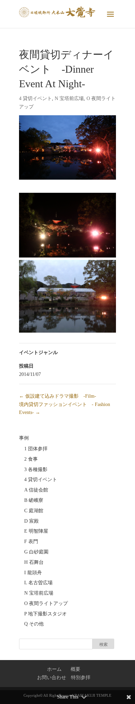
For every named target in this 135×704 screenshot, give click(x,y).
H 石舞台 (34, 562)
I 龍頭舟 (33, 572)
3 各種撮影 (35, 469)
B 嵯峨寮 (33, 500)
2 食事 (31, 459)
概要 (75, 669)
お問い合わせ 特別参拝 (63, 677)
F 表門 (31, 541)
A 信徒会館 (36, 490)
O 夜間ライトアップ (46, 603)
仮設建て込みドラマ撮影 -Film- (57, 396)
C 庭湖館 (33, 510)
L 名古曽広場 (38, 582)
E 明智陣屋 (36, 531)
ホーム (54, 669)
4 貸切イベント (35, 98)
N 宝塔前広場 (69, 98)
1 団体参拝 (35, 448)
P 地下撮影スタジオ (45, 613)
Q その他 (34, 623)
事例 (24, 438)
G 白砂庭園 (36, 551)
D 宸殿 (31, 521)
